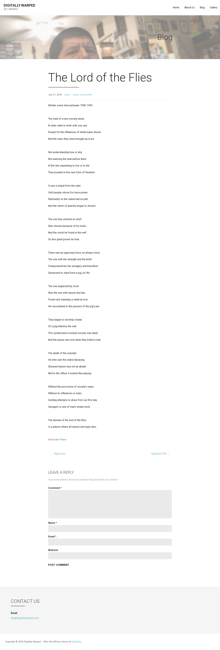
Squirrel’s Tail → (160, 453)
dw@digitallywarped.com (25, 618)
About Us (189, 7)
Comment (55, 487)
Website (53, 550)
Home (176, 7)
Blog (202, 7)
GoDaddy (76, 641)
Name (52, 522)
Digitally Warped (19, 5)
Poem (63, 439)
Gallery (213, 7)
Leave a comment (82, 94)
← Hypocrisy (58, 453)
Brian (67, 94)
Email (52, 536)
